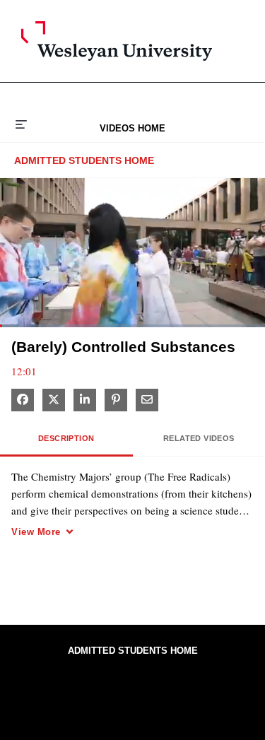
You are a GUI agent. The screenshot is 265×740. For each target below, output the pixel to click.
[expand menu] (21, 123)
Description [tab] (66, 438)
